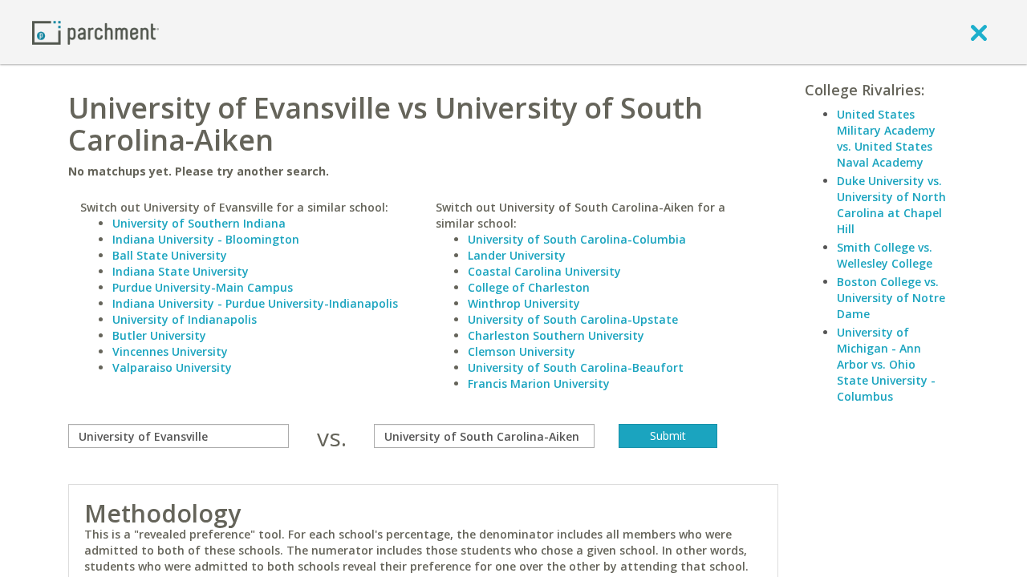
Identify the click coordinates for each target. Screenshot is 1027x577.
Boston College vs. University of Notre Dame (891, 297)
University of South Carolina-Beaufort (576, 367)
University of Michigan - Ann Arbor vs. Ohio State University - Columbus (886, 364)
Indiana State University (180, 271)
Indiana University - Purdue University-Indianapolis (255, 303)
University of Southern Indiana (199, 223)
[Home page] (95, 31)
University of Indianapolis (184, 319)
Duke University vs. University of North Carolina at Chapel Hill (891, 204)
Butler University (159, 335)
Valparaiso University (172, 367)
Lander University (517, 255)
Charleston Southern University (556, 335)
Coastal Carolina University (544, 271)
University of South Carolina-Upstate (573, 319)
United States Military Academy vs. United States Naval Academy (886, 138)
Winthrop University (524, 303)
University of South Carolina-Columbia (577, 239)
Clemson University (521, 351)
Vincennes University (170, 351)
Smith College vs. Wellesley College (884, 255)
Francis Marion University (539, 383)
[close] (979, 32)
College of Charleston (529, 287)
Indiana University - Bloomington (205, 239)
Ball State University (169, 255)
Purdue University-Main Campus (202, 287)
